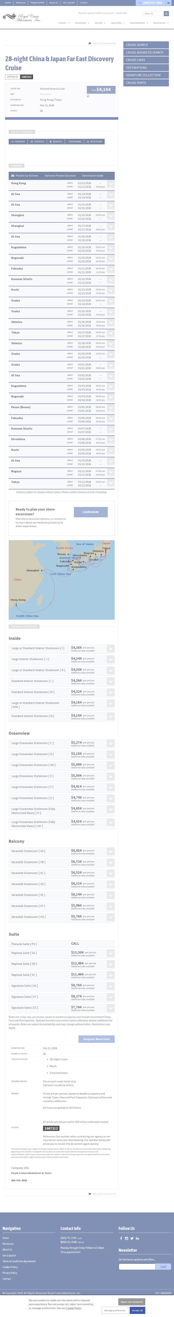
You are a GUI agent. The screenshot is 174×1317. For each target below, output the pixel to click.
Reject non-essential (132, 1301)
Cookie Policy (73, 1308)
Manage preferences (115, 1310)
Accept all (137, 1310)
